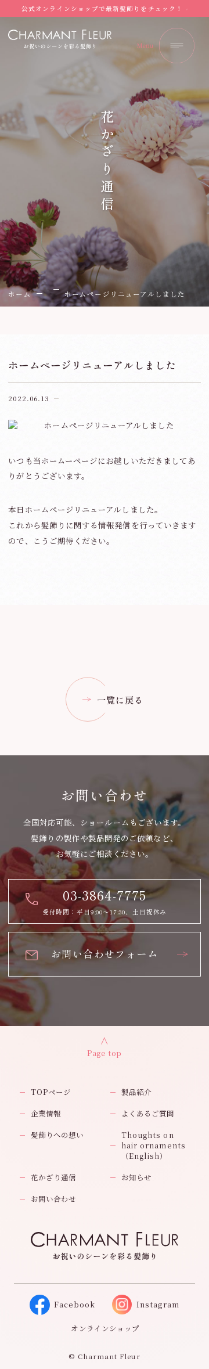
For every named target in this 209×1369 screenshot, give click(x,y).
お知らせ (136, 1177)
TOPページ (51, 1092)
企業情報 (46, 1113)
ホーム (19, 293)
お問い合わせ (53, 1199)
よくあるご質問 (148, 1113)
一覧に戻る (120, 699)
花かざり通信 (53, 1177)
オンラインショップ (105, 1328)
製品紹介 (136, 1092)
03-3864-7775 (104, 895)
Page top (104, 1053)
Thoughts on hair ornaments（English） (153, 1145)
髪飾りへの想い (57, 1135)
